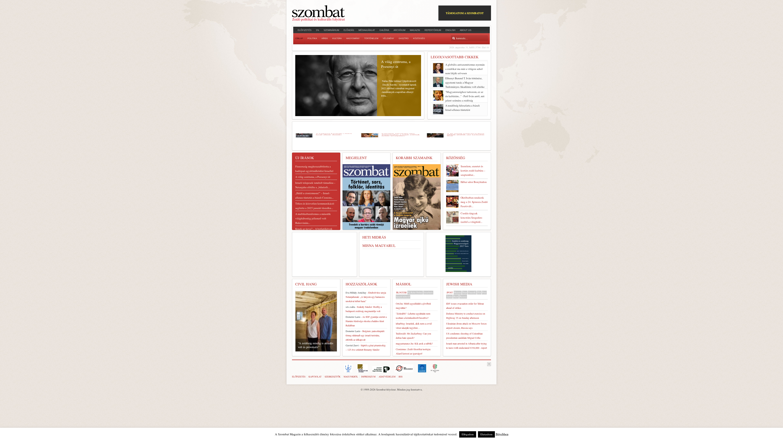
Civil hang (306, 284)
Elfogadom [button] (468, 434)
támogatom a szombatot (465, 13)
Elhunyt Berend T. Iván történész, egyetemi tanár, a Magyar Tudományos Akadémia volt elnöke (464, 82)
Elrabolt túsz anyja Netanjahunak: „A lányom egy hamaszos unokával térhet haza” (366, 297)
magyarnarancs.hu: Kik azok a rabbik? (414, 343)
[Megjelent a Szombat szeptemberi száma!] (417, 197)
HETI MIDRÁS (374, 237)
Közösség (455, 157)
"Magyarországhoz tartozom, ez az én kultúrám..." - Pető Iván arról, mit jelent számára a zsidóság (464, 96)
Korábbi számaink (414, 157)
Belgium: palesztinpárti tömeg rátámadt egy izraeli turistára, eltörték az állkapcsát (365, 335)
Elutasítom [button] (486, 434)
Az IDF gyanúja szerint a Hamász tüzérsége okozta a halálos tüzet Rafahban (366, 321)
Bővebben (502, 434)
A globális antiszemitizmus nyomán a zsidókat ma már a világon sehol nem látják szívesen (465, 69)
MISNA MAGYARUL (379, 245)
